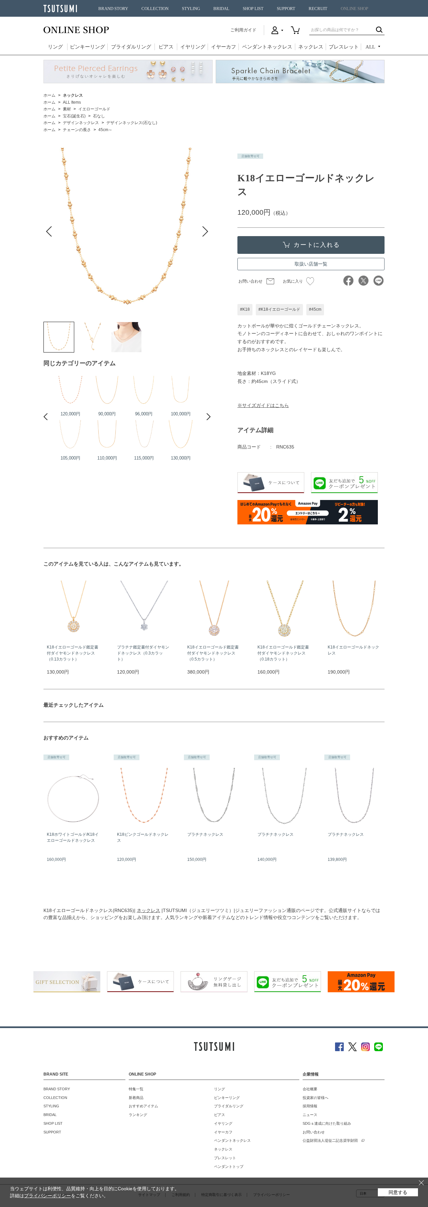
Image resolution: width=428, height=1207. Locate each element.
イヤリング (192, 46)
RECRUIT (318, 8)
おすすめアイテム (143, 1106)
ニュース (310, 1115)
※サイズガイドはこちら (263, 405)
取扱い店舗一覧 (311, 264)
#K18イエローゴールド (279, 309)
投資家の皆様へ (315, 1098)
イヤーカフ (223, 46)
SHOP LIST (253, 8)
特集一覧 (136, 1089)
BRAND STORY (113, 8)
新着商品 (136, 1098)
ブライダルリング (131, 46)
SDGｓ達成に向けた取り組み (327, 1123)
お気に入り (293, 281)
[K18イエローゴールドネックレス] (58, 337)
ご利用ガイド (243, 29)
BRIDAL (221, 8)
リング (55, 46)
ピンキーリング (87, 46)
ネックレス (310, 46)
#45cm (315, 309)
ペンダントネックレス (267, 46)
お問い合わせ (250, 281)
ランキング (138, 1115)
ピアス (166, 46)
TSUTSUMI (60, 8)
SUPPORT (286, 8)
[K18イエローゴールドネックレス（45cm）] (144, 391)
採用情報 (310, 1106)
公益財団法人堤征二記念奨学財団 (330, 1140)
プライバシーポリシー (47, 1195)
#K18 (245, 309)
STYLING (191, 8)
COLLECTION (155, 8)
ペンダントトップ (228, 1167)
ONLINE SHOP (354, 8)
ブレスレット (344, 46)
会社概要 (310, 1089)
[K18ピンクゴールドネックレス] (70, 391)
